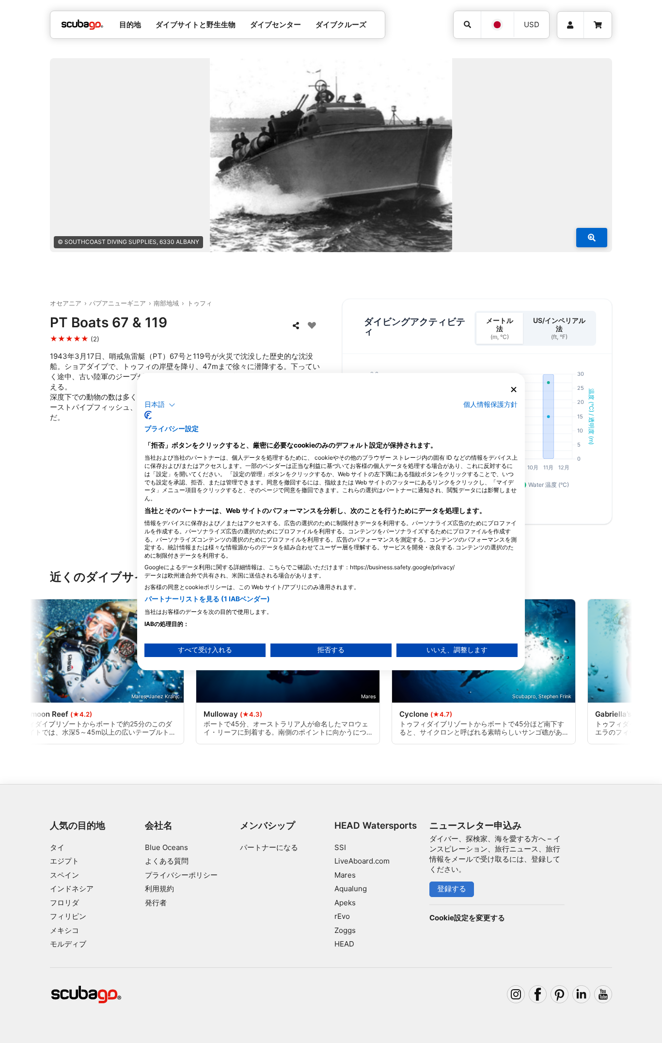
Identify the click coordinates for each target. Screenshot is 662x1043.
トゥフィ (199, 303)
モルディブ (68, 943)
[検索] (467, 24)
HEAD (344, 943)
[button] (159, 405)
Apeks (345, 902)
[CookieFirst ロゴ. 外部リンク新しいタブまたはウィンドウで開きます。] (148, 415)
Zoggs (345, 930)
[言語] (497, 24)
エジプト (64, 861)
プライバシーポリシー (181, 875)
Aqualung (350, 888)
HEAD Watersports (375, 825)
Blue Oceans (166, 847)
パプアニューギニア (117, 303)
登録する (451, 888)
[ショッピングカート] (597, 25)
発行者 (156, 902)
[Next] (612, 673)
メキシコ (64, 930)
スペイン (64, 875)
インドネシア (72, 888)
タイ (57, 847)
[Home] (82, 25)
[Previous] (49, 673)
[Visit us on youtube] (603, 994)
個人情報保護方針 (490, 404)
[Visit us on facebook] (538, 994)
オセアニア (65, 303)
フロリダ (64, 902)
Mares (345, 875)
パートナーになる (269, 847)
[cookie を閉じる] (514, 389)
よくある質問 (167, 861)
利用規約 (159, 888)
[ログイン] (570, 25)
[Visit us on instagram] (516, 994)
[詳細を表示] (591, 237)
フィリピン (68, 916)
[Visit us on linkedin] (581, 994)
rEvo (342, 916)
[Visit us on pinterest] (560, 994)
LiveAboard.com (362, 861)
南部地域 (166, 303)
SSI (340, 847)
